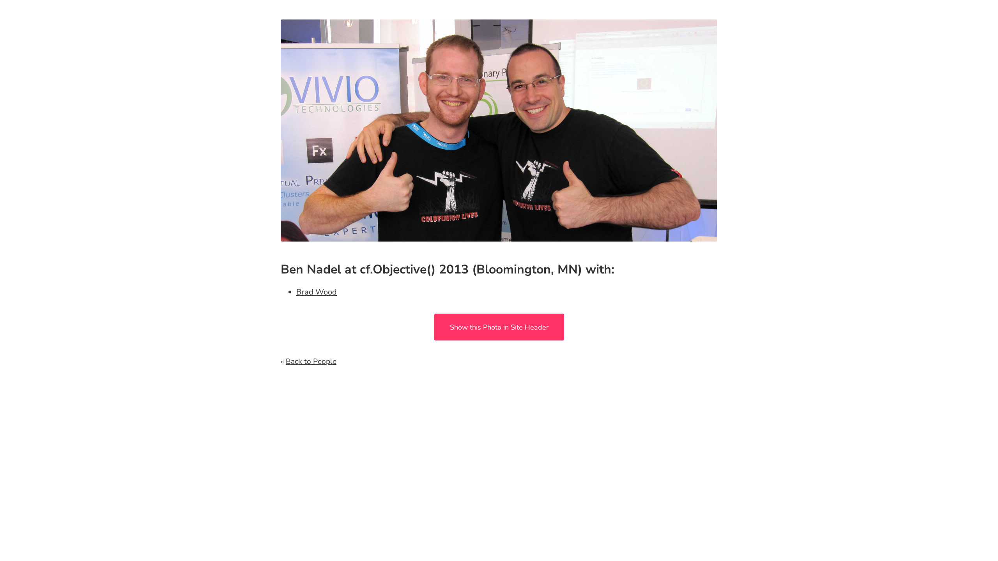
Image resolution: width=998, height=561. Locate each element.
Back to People (311, 361)
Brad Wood (316, 292)
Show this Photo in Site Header (499, 327)
